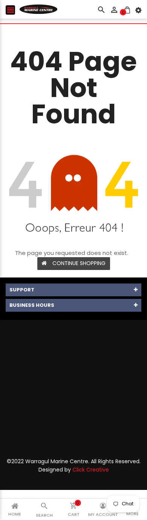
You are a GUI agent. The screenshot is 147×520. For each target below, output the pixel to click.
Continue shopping (79, 263)
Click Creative (90, 469)
